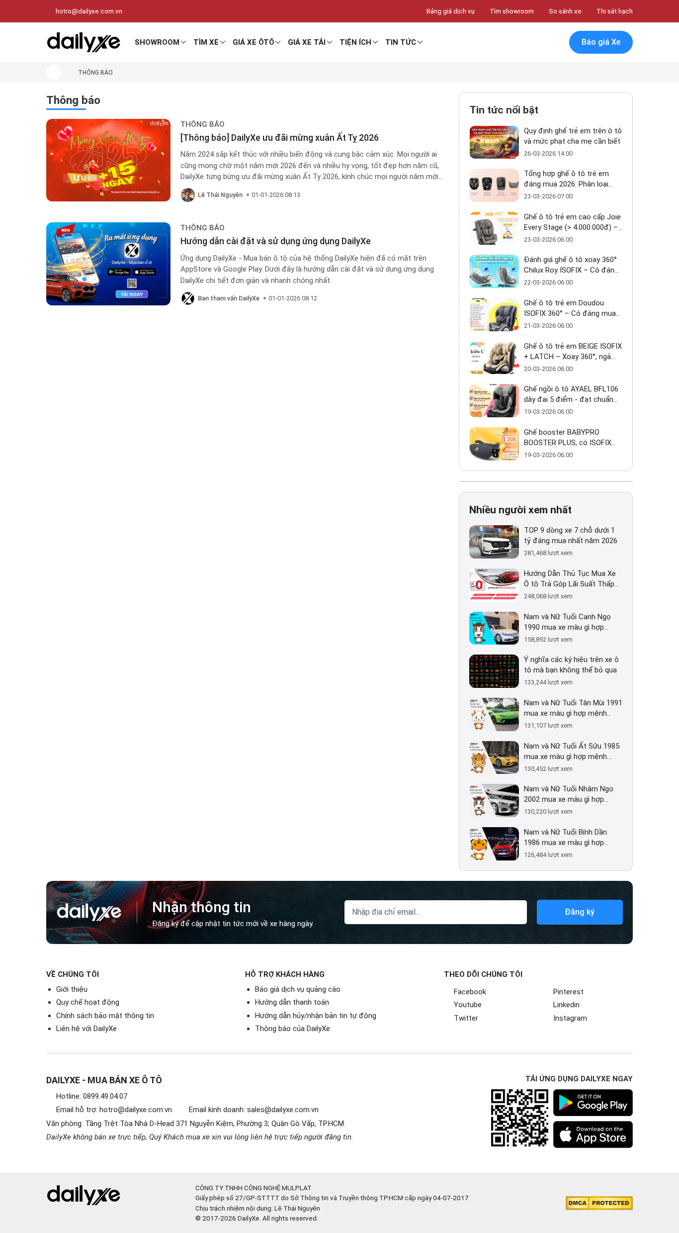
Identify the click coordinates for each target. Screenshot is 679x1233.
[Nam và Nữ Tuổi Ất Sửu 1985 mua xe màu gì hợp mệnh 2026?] (494, 757)
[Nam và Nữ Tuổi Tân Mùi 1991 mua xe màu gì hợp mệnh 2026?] (494, 714)
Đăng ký (579, 912)
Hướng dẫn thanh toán (292, 1002)
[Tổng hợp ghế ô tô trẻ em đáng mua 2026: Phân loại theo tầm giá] (494, 185)
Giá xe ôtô (253, 42)
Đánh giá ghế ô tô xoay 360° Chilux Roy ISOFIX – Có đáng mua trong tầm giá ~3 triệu (571, 265)
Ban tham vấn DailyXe (228, 298)
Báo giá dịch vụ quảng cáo (297, 989)
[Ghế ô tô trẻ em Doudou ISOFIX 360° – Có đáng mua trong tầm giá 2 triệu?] (494, 314)
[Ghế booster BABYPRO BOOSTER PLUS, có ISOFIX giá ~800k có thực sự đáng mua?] (494, 444)
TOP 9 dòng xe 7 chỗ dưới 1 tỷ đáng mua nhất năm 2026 (570, 535)
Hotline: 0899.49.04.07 (91, 1096)
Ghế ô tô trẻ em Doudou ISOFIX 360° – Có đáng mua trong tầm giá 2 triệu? (570, 308)
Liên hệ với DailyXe (86, 1028)
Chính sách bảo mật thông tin (105, 1015)
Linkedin (566, 1004)
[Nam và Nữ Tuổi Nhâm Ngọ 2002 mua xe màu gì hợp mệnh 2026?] (494, 800)
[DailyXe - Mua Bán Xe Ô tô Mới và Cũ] (83, 42)
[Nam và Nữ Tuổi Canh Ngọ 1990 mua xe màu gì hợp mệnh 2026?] (494, 628)
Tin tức (400, 42)
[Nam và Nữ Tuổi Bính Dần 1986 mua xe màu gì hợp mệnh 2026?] (494, 843)
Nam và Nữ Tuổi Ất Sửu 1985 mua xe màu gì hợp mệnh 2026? (571, 752)
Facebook (470, 991)
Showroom (157, 42)
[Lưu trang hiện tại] (532, 42)
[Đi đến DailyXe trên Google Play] (593, 1102)
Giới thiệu (71, 989)
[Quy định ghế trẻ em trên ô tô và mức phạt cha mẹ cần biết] (494, 142)
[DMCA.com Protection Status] (599, 1203)
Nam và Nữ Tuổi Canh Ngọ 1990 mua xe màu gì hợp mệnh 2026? (567, 622)
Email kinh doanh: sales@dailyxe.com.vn (254, 1109)
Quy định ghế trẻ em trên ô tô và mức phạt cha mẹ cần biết (573, 136)
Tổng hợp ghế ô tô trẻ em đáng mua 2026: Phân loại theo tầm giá (566, 179)
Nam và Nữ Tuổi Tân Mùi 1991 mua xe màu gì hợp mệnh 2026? (573, 708)
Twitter (466, 1018)
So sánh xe (565, 11)
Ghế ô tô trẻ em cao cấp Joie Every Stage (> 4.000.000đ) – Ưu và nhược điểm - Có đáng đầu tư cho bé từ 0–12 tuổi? (572, 222)
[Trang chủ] (53, 72)
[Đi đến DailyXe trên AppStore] (593, 1134)
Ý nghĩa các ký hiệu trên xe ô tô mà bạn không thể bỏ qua (571, 664)
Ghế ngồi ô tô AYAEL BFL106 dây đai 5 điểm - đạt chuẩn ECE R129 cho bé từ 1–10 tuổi (573, 394)
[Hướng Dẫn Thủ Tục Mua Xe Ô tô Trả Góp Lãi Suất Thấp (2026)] (494, 585)
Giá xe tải (307, 42)
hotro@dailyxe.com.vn (89, 11)
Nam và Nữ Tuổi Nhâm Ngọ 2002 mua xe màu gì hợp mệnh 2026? (568, 794)
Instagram (570, 1018)
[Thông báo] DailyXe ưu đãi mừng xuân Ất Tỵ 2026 (279, 137)
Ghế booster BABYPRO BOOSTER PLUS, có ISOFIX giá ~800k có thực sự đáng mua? (568, 438)
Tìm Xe (206, 42)
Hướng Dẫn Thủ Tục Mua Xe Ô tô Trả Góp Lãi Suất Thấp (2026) (570, 579)
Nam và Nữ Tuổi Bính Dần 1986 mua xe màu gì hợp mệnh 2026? (565, 838)
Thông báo (202, 124)
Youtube (468, 1004)
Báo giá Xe (601, 42)
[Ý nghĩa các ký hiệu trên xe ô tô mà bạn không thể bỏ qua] (494, 671)
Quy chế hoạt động (87, 1002)
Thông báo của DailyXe (292, 1028)
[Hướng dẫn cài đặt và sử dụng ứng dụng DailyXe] (108, 263)
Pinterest (568, 991)
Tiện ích (355, 42)
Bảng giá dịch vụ (450, 11)
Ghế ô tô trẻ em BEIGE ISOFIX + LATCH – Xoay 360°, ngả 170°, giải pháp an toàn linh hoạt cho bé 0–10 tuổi (573, 352)
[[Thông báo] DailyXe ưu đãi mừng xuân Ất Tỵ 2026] (108, 160)
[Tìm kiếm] (512, 42)
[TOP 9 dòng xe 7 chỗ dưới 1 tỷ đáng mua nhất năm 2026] (494, 542)
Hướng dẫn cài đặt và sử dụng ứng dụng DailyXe (275, 241)
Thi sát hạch (614, 11)
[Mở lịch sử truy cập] (553, 42)
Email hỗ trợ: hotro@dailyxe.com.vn (114, 1109)
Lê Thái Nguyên (220, 194)
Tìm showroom (512, 11)
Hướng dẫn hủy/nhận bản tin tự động (315, 1015)
